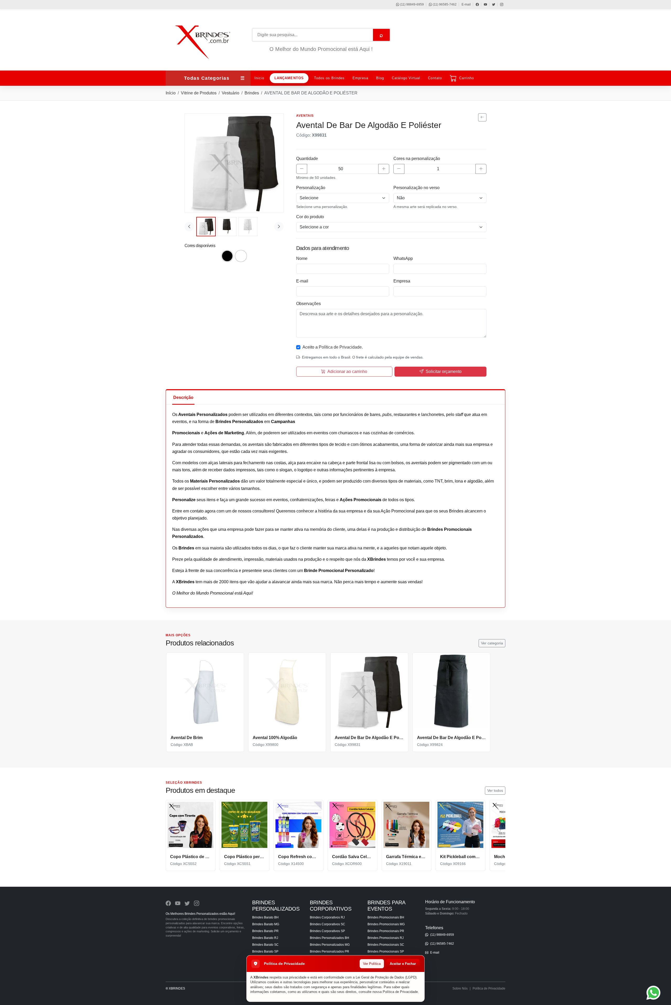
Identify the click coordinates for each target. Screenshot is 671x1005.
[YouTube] (483, 4)
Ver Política (372, 964)
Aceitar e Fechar (403, 964)
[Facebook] (475, 4)
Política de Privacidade (400, 992)
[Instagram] (499, 4)
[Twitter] (491, 4)
